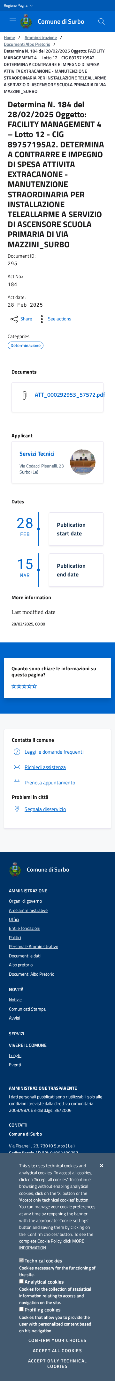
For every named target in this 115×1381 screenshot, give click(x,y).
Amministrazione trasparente (43, 1088)
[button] (19, 5)
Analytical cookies (44, 1282)
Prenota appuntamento (50, 782)
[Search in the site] (101, 21)
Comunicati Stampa (27, 1009)
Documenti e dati (25, 955)
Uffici (14, 919)
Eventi (15, 1064)
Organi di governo (25, 901)
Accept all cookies (57, 1350)
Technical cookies (43, 1260)
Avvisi (14, 1017)
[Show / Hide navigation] (13, 21)
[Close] (101, 1165)
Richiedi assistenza (45, 767)
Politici (15, 937)
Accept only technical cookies (57, 1363)
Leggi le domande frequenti (54, 752)
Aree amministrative (28, 910)
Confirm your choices (57, 1340)
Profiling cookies (43, 1309)
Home (9, 37)
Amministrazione (41, 37)
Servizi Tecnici (37, 453)
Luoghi (15, 1055)
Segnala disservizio (45, 809)
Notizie (15, 999)
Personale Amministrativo (33, 946)
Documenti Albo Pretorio (27, 44)
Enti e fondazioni (24, 928)
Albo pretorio (21, 964)
